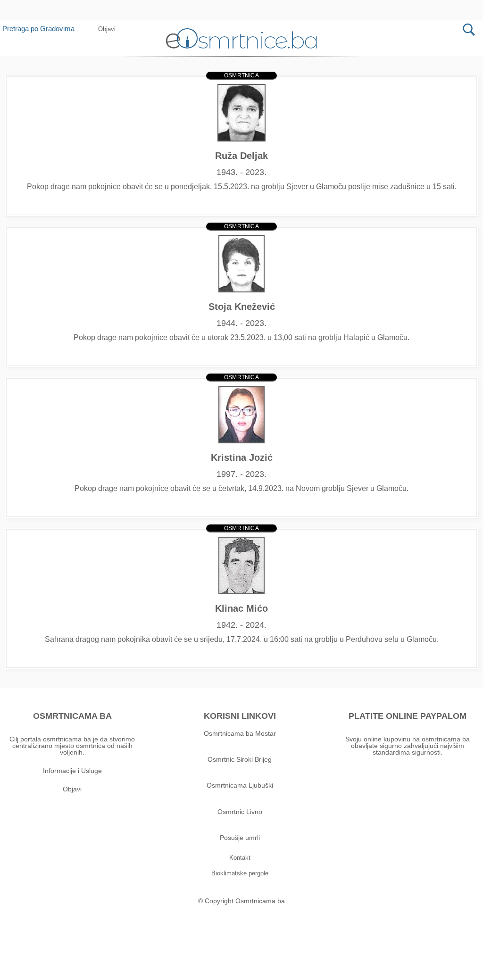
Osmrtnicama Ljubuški (240, 785)
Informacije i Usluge (72, 770)
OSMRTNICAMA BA (72, 716)
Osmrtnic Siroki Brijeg (240, 759)
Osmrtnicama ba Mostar (240, 733)
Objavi (72, 789)
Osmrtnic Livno (239, 811)
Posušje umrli (240, 837)
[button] (259, 8)
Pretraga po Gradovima (38, 29)
